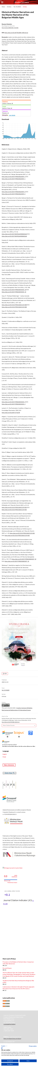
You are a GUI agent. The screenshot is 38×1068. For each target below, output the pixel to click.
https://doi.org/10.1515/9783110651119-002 (22, 533)
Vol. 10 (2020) (17, 6)
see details (12, 115)
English (5, 754)
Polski (4, 757)
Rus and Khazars (7, 968)
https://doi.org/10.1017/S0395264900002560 (14, 234)
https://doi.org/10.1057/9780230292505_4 (13, 402)
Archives (9, 6)
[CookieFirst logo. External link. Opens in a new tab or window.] (2, 1048)
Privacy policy (33, 1046)
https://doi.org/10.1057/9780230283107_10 (24, 559)
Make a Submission (9, 765)
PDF (5, 673)
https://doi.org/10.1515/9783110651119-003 (14, 507)
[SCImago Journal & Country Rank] (12, 868)
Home (3, 6)
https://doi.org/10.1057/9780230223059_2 (13, 191)
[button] (4, 1046)
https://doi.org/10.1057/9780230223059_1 (13, 176)
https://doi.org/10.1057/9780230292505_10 (14, 289)
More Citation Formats (9, 725)
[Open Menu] (2, 2)
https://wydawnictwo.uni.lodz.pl (12, 1038)
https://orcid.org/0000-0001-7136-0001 (10, 27)
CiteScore (14, 876)
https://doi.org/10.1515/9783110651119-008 (14, 305)
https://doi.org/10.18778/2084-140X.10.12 (16, 32)
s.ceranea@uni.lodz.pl (9, 1024)
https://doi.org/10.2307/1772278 (11, 412)
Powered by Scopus (12, 882)
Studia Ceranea (22, 2)
